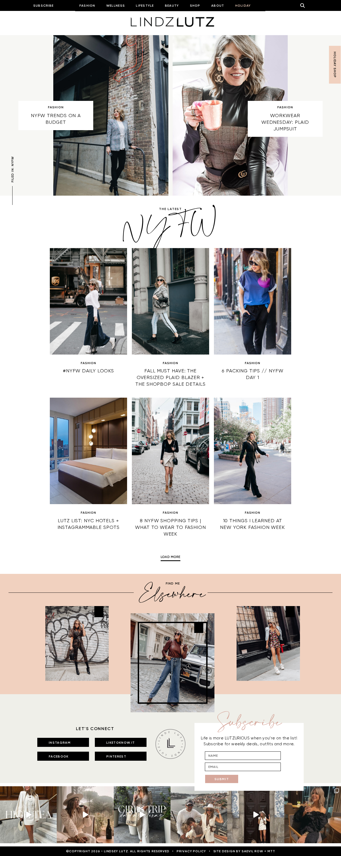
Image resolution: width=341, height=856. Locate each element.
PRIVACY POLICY (191, 851)
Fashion (56, 107)
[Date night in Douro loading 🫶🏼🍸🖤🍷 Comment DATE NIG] (312, 814)
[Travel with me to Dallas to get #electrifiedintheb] (142, 814)
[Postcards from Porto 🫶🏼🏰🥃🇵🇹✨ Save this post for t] (198, 814)
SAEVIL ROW (252, 851)
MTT (271, 851)
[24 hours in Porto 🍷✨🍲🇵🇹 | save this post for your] (255, 814)
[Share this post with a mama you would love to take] (28, 814)
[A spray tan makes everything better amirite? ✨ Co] (85, 814)
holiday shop (335, 65)
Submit (221, 779)
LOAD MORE (170, 557)
